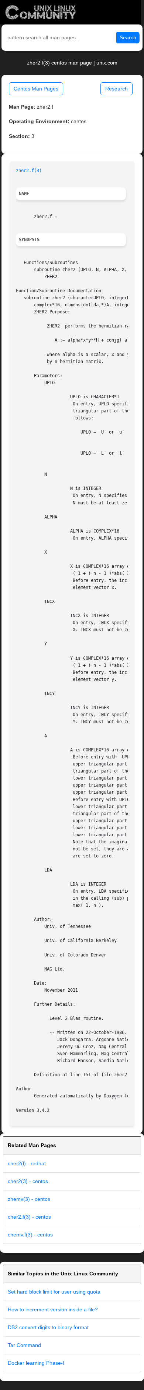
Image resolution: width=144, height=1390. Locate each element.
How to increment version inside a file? (53, 1309)
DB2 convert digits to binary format (48, 1327)
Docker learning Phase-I (36, 1363)
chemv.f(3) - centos (30, 1235)
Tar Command (24, 1345)
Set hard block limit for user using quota (54, 1292)
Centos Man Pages (36, 89)
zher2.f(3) (29, 170)
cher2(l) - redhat (27, 1163)
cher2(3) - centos (28, 1181)
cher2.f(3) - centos (29, 1217)
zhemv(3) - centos (29, 1199)
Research (116, 89)
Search (128, 37)
